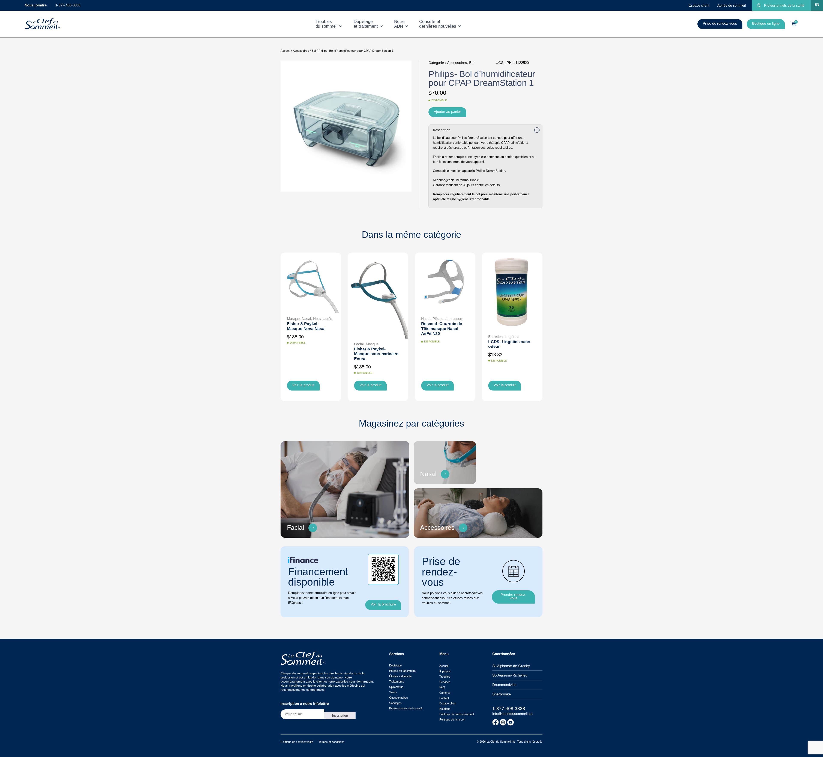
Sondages (395, 703)
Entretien (495, 337)
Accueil (285, 50)
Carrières (445, 692)
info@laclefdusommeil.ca (512, 714)
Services (444, 682)
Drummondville (504, 685)
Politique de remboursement (456, 714)
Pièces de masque (447, 319)
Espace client (447, 703)
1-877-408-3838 (67, 5)
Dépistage (395, 665)
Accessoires (301, 50)
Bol (314, 50)
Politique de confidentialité (297, 741)
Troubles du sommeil (326, 24)
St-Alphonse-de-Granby (511, 666)
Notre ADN (399, 24)
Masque (293, 319)
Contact (444, 698)
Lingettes (512, 337)
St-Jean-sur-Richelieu (509, 675)
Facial (359, 344)
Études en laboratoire (402, 670)
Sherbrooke (501, 694)
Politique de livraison (452, 719)
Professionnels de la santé (405, 708)
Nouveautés (322, 319)
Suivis (393, 692)
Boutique (444, 708)
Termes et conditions (331, 741)
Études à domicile (400, 676)
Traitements (396, 681)
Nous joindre (36, 5)
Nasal (306, 319)
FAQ (442, 687)
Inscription (340, 715)
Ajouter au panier (447, 112)
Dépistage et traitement (366, 24)
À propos (445, 671)
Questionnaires (398, 697)
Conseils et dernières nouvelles (437, 24)
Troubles (444, 676)
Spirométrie (396, 687)
